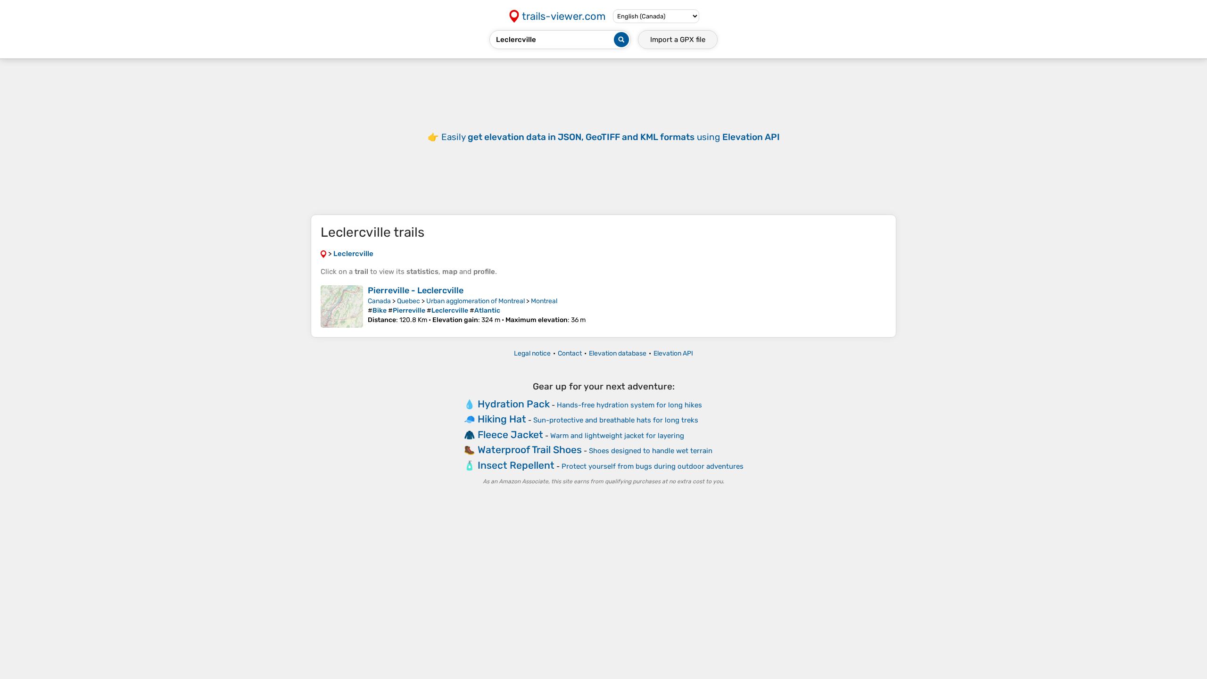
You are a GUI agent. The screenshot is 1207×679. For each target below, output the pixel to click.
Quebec (408, 301)
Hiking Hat (502, 419)
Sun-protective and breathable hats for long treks (615, 420)
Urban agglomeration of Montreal (475, 301)
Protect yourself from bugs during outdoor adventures (653, 466)
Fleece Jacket (510, 434)
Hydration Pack (514, 404)
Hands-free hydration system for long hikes (629, 405)
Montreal (544, 301)
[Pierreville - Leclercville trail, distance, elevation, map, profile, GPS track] (342, 306)
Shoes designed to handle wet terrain (650, 451)
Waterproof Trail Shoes (530, 449)
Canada (379, 301)
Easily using (610, 137)
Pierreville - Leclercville (415, 290)
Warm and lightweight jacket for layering (617, 435)
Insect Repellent (516, 465)
